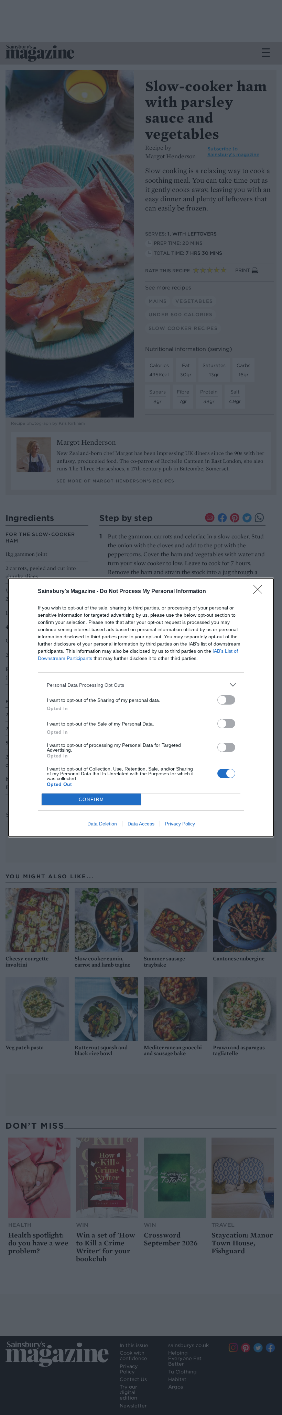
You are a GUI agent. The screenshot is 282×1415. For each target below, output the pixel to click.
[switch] (226, 700)
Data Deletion (102, 823)
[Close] (260, 591)
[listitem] (141, 684)
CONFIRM (91, 799)
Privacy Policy (180, 823)
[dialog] (141, 707)
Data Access (141, 823)
